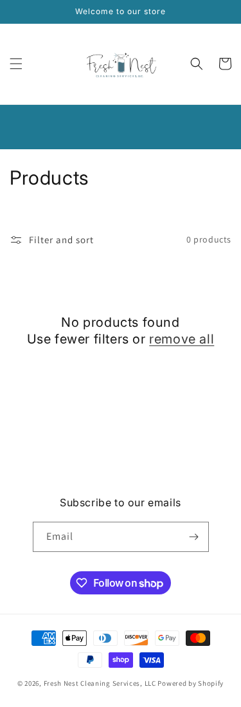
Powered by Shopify (190, 683)
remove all (181, 339)
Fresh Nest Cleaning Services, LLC (101, 683)
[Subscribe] (194, 537)
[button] (16, 64)
